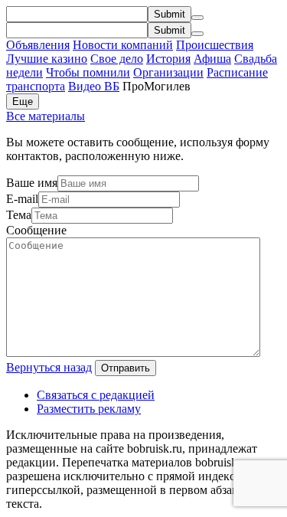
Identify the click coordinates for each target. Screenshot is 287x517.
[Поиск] (197, 17)
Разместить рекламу (89, 408)
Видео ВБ (93, 86)
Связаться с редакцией (96, 394)
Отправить (125, 368)
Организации (168, 72)
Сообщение (36, 230)
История (168, 58)
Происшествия (214, 44)
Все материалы (45, 116)
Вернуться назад (49, 367)
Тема (18, 214)
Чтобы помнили (88, 72)
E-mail (22, 198)
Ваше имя (31, 182)
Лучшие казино (46, 58)
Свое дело (116, 58)
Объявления (38, 44)
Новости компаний (123, 44)
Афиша (212, 58)
